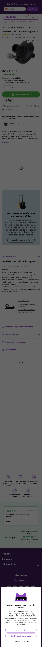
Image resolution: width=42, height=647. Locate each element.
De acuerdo (21, 630)
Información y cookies (21, 641)
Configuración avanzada (21, 636)
